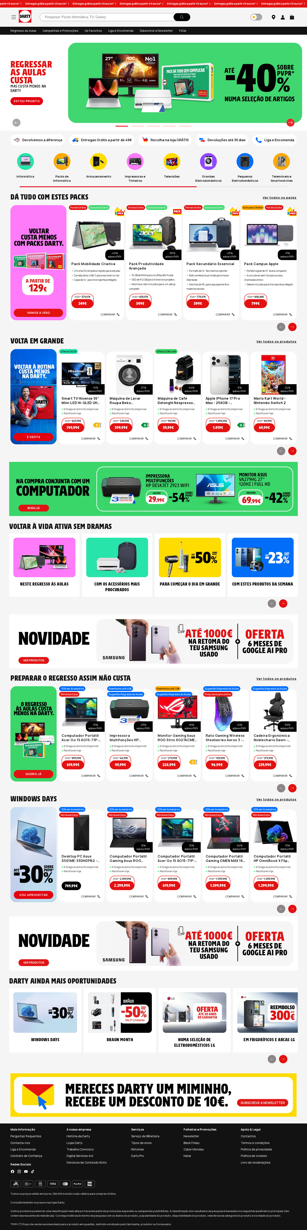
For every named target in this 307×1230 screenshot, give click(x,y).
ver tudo (26, 101)
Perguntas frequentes (25, 1136)
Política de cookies (254, 1156)
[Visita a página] (38, 262)
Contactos (248, 1136)
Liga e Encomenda (120, 31)
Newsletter (191, 1136)
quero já (33, 774)
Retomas (137, 1149)
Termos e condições (255, 1143)
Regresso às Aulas (23, 31)
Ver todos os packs (280, 197)
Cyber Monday (194, 1149)
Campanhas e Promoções (60, 31)
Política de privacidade (256, 1149)
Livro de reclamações (255, 1162)
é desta (33, 437)
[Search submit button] (182, 17)
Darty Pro (137, 1156)
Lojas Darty (74, 1143)
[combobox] (115, 17)
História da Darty (78, 1136)
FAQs (182, 31)
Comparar (108, 314)
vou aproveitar (33, 895)
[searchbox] (115, 17)
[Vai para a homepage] (25, 17)
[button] (292, 17)
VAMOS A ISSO (38, 313)
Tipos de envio (141, 1143)
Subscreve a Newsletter (156, 31)
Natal (187, 1156)
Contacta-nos (20, 1143)
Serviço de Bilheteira (145, 1136)
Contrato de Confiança (26, 1156)
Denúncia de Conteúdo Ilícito (87, 1162)
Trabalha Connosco (80, 1149)
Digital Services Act (80, 1156)
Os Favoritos (93, 31)
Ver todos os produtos (276, 341)
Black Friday (191, 1143)
